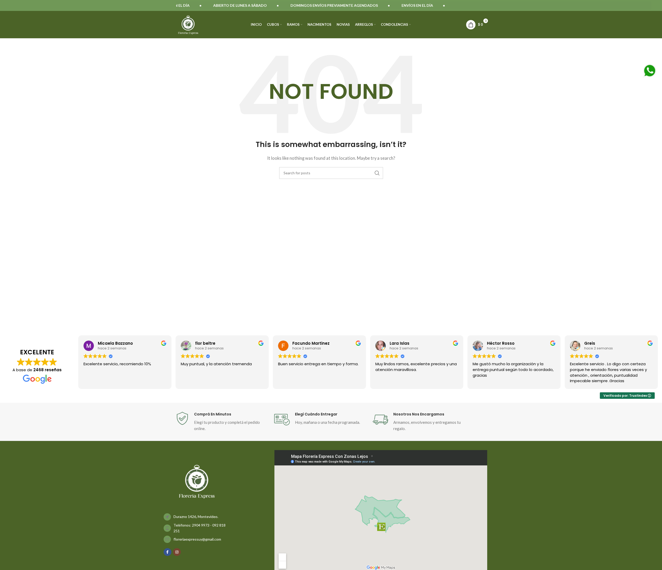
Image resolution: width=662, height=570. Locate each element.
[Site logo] (188, 24)
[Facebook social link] (167, 552)
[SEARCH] (377, 173)
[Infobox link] (222, 422)
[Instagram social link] (177, 552)
